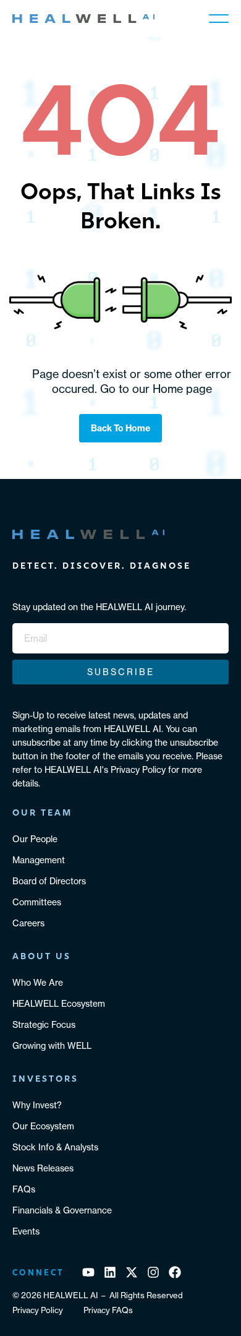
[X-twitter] (131, 1272)
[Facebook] (175, 1272)
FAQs (23, 1189)
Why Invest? (37, 1105)
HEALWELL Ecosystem (58, 1003)
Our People (34, 839)
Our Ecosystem (43, 1126)
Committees (36, 902)
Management (38, 860)
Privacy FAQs (108, 1310)
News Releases (43, 1168)
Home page (182, 388)
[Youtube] (88, 1272)
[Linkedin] (110, 1272)
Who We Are (37, 982)
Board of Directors (49, 881)
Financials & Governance (62, 1210)
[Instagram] (153, 1272)
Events (26, 1231)
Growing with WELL (51, 1045)
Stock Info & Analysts (55, 1147)
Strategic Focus (43, 1024)
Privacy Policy (37, 1310)
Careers (28, 923)
